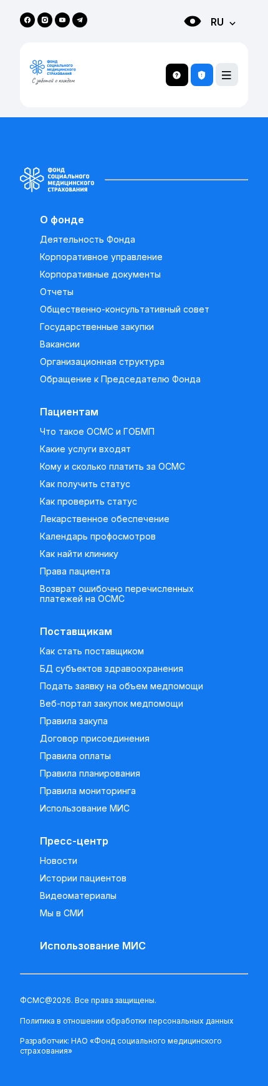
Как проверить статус (88, 502)
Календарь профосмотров (98, 536)
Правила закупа (74, 721)
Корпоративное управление (101, 257)
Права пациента (75, 571)
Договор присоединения (95, 739)
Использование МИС (85, 808)
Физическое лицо (180, 44)
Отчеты (57, 292)
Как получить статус (85, 484)
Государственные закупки (97, 327)
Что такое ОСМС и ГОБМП (97, 432)
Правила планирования (90, 773)
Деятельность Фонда (87, 240)
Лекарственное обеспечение (105, 519)
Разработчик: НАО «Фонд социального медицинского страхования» (121, 1045)
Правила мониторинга (88, 791)
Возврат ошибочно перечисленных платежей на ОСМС (117, 594)
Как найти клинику (79, 554)
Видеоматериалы (78, 896)
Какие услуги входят (85, 449)
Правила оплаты (75, 756)
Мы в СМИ (62, 913)
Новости (58, 861)
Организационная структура (102, 362)
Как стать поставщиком (92, 651)
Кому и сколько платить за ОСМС (112, 467)
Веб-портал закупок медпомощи (111, 704)
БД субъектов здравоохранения (111, 669)
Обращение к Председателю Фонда (120, 379)
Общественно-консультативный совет (124, 309)
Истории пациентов (83, 878)
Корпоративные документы (100, 274)
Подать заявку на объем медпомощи (121, 686)
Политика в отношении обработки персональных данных (127, 1020)
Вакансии (60, 344)
